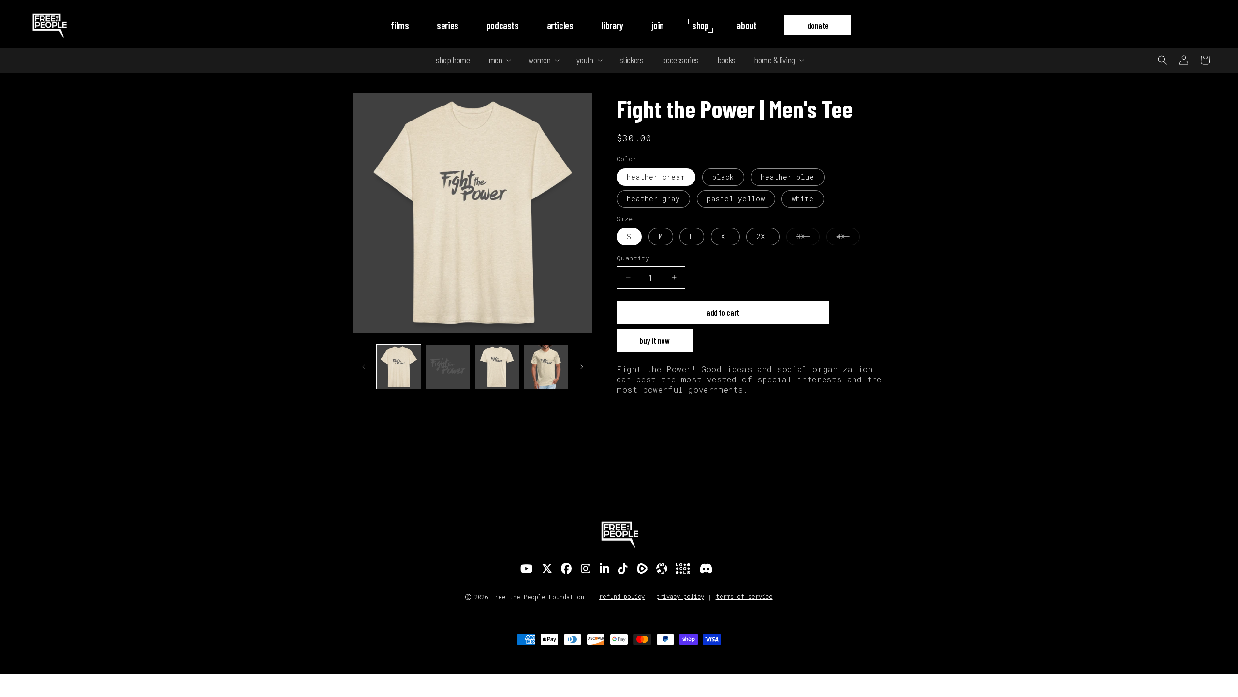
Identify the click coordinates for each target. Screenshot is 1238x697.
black (723, 177)
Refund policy (622, 596)
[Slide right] (581, 367)
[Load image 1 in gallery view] (399, 367)
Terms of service (744, 596)
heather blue (787, 177)
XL (725, 236)
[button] (499, 59)
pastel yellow (736, 198)
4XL (848, 238)
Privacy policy (680, 596)
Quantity (633, 258)
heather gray (653, 198)
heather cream (656, 177)
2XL (762, 236)
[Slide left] (363, 367)
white (803, 198)
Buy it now (654, 340)
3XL (808, 238)
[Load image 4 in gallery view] (546, 367)
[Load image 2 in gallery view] (448, 367)
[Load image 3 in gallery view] (497, 367)
